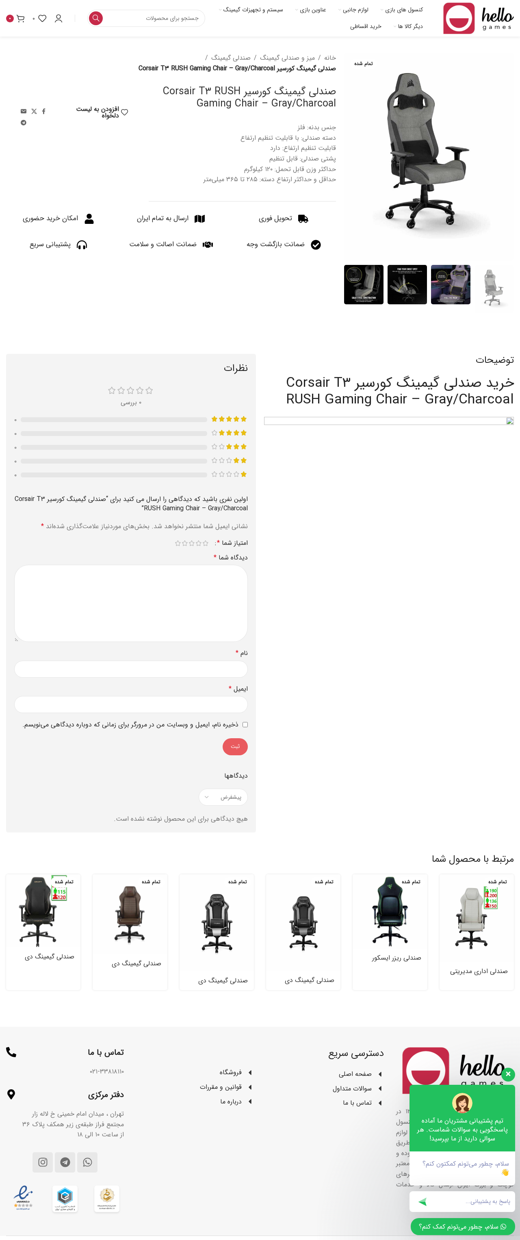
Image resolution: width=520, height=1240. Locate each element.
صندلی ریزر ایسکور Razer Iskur (396, 962)
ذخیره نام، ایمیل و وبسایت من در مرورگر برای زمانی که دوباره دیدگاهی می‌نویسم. (130, 725)
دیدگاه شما (231, 558)
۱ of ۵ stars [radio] (205, 543)
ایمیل (238, 689)
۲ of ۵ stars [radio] (198, 543)
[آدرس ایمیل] (23, 111)
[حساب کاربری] (58, 18)
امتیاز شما (232, 543)
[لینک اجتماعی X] (34, 111)
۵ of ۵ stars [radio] (177, 543)
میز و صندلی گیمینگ (287, 58)
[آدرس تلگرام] (23, 123)
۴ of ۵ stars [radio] (184, 543)
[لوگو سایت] (478, 18)
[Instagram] (42, 1162)
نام (242, 653)
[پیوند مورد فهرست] (195, 1072)
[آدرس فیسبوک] (43, 111)
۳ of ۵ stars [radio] (191, 543)
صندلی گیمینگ (231, 58)
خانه (330, 58)
